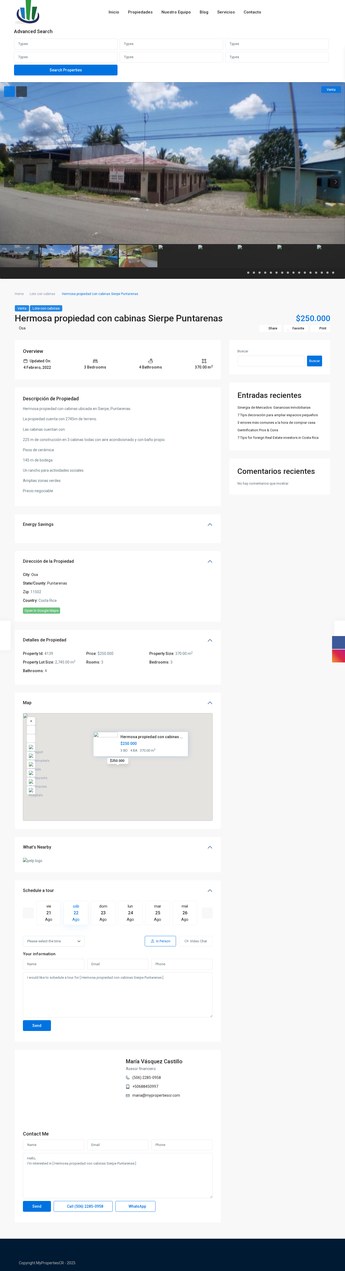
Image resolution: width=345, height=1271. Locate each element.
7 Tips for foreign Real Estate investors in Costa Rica (278, 438)
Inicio (114, 12)
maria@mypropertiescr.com (156, 1095)
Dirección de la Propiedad (48, 561)
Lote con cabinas (42, 294)
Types (23, 44)
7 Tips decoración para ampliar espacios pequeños (277, 415)
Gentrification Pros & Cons (257, 430)
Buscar (242, 351)
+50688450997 (145, 1086)
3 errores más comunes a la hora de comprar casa (276, 423)
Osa (22, 328)
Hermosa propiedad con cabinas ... (151, 737)
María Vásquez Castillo (154, 1061)
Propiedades (140, 12)
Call (84, 1206)
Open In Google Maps (41, 611)
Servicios (226, 12)
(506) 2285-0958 (146, 1077)
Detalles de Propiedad (44, 640)
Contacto (252, 12)
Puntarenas (57, 583)
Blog (204, 12)
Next (207, 913)
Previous (28, 913)
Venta (22, 308)
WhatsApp (137, 1206)
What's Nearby (37, 847)
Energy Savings (38, 524)
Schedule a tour (38, 890)
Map (27, 702)
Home (19, 294)
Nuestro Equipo (176, 12)
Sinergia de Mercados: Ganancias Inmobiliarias (273, 407)
